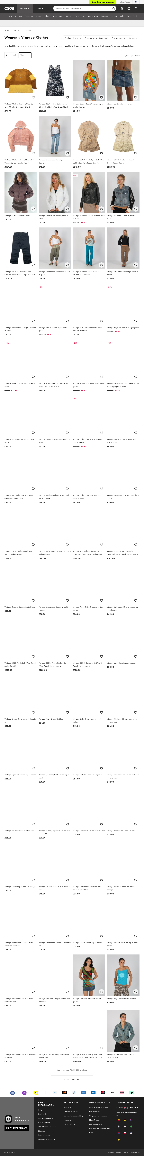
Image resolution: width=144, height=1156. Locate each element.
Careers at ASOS (71, 1111)
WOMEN (24, 8)
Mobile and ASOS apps (99, 1107)
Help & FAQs (124, 2)
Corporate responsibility (73, 1115)
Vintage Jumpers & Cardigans (127, 37)
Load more (72, 1079)
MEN (40, 8)
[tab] (9, 16)
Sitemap (41, 1131)
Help (40, 1110)
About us (67, 1107)
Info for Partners (95, 1124)
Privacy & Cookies (114, 1152)
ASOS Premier (44, 1122)
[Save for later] (33, 97)
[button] (119, 1120)
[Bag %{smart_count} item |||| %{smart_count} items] (136, 8)
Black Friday (94, 1120)
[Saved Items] (128, 8)
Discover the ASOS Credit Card (99, 1130)
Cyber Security (70, 1124)
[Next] (137, 38)
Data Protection (44, 1135)
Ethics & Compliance (46, 1139)
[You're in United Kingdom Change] (135, 2)
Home (6, 30)
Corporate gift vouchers (98, 1115)
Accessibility (135, 1152)
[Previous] (61, 38)
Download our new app (103, 2)
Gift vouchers (94, 1111)
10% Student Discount (47, 1126)
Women (17, 30)
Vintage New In (73, 37)
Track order (42, 1114)
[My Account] (121, 8)
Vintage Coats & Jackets (97, 37)
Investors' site (69, 1120)
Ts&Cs (126, 1152)
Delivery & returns (45, 1118)
